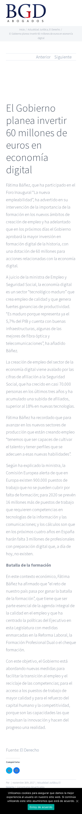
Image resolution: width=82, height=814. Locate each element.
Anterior (43, 57)
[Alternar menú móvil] (74, 9)
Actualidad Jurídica (47, 782)
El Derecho (29, 750)
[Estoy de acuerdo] (77, 801)
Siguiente (63, 57)
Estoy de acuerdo (41, 807)
